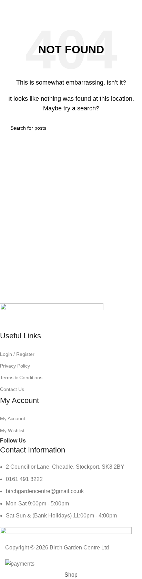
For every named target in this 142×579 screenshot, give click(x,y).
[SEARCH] (129, 128)
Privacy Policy (15, 366)
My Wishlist (12, 430)
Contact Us (12, 389)
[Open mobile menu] (8, 7)
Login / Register (17, 354)
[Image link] (51, 316)
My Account (12, 418)
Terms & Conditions (21, 377)
